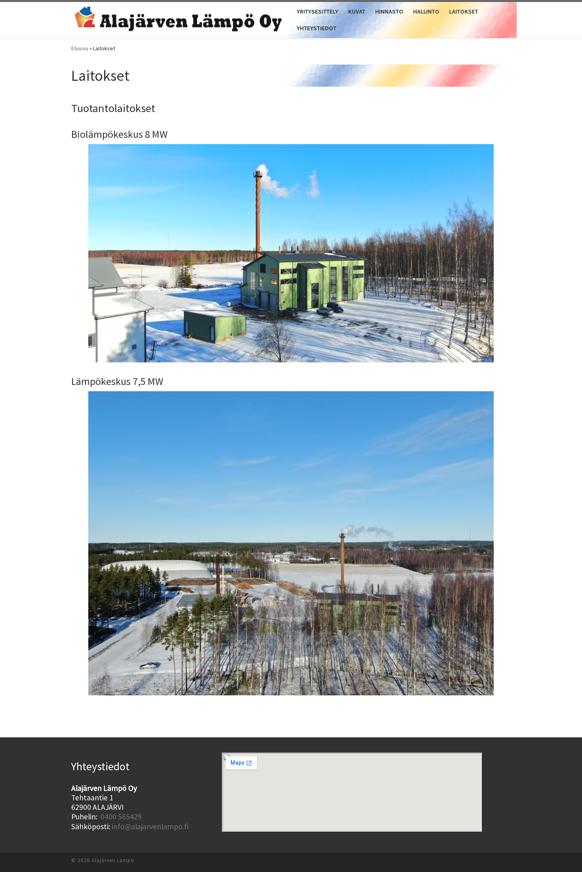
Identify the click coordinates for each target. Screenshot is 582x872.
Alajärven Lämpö (113, 860)
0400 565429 (121, 816)
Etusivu (79, 48)
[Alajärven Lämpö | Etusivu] (178, 18)
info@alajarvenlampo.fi (150, 826)
